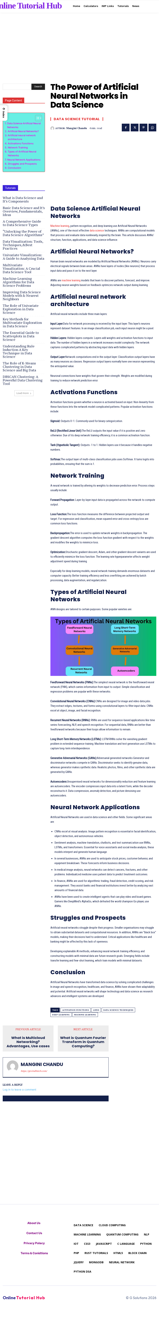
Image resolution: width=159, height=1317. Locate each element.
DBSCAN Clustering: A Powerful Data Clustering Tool (22, 380)
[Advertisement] (79, 40)
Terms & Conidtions (34, 1253)
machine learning (71, 280)
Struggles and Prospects (22, 163)
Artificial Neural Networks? (23, 131)
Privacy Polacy (34, 1243)
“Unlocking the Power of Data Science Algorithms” (23, 233)
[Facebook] (126, 127)
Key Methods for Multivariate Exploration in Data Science (22, 322)
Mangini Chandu (76, 128)
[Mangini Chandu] (52, 128)
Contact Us (34, 1233)
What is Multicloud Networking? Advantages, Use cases (28, 1042)
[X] (134, 127)
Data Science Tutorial (77, 119)
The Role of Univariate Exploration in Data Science (21, 309)
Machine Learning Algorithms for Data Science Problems (18, 282)
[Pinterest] (143, 127)
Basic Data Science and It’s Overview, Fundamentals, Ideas (24, 211)
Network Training (18, 147)
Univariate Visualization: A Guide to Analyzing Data (23, 257)
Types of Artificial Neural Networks (22, 153)
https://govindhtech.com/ (34, 1070)
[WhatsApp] (152, 127)
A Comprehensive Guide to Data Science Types (22, 223)
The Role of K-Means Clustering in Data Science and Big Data (19, 366)
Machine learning (59, 226)
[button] (3, 113)
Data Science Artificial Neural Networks (24, 125)
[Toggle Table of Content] (36, 118)
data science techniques (118, 1010)
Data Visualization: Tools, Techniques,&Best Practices (23, 245)
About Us (34, 1223)
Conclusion (14, 167)
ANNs (96, 1010)
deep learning (61, 1014)
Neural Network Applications (24, 159)
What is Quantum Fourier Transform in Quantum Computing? (83, 1042)
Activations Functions (21, 143)
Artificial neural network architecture (22, 137)
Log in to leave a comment (19, 1089)
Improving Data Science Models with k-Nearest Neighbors (22, 295)
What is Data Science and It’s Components (23, 199)
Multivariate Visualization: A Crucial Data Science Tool (21, 268)
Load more (22, 393)
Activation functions (75, 1010)
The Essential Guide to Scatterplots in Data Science (21, 336)
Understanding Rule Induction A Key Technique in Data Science (19, 351)
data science (97, 230)
